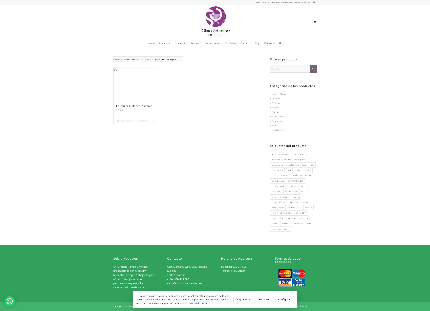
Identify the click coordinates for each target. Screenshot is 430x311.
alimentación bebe (288, 154)
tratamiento (298, 223)
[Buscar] (279, 43)
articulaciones (292, 165)
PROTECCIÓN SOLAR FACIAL (284, 218)
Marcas (275, 112)
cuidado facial (278, 186)
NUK (274, 213)
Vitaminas (276, 229)
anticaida (276, 159)
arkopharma (277, 165)
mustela (308, 207)
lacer (281, 207)
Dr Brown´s (277, 191)
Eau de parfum (291, 191)
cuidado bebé (278, 181)
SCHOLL (275, 223)
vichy (309, 223)
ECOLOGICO (306, 191)
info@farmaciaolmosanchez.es (184, 283)
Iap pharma (293, 202)
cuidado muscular (295, 186)
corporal (283, 175)
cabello (297, 170)
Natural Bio (277, 116)
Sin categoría (278, 130)
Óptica (287, 229)
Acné (274, 154)
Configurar (284, 299)
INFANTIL (306, 202)
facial (274, 197)
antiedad (287, 159)
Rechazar (264, 299)
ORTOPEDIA (301, 213)
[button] (10, 301)
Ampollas (304, 154)
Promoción (277, 121)
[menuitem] (151, 43)
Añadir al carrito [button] (126, 120)
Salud (274, 125)
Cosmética (277, 98)
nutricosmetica (285, 213)
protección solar (307, 218)
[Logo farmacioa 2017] (215, 22)
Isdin (274, 207)
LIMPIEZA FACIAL (294, 207)
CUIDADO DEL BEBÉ (296, 181)
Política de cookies (199, 303)
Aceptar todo (243, 299)
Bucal (288, 170)
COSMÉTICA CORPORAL (300, 175)
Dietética (276, 103)
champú (307, 170)
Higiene (275, 107)
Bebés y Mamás (279, 94)
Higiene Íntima (278, 202)
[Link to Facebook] (314, 2)
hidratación (285, 197)
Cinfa (274, 175)
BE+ (312, 165)
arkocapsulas (300, 159)
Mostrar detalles (147, 120)
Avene (305, 165)
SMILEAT (286, 223)
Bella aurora (277, 170)
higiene (296, 197)
